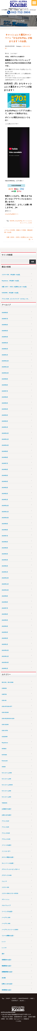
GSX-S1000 (5, 724)
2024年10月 (5, 445)
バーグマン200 (6, 917)
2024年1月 (5, 499)
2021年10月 (5, 662)
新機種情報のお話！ (7, 971)
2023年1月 (5, 572)
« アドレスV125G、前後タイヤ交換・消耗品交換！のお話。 (18, 231)
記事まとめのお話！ (7, 984)
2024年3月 (5, 487)
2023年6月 (5, 541)
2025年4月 (5, 409)
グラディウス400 (6, 875)
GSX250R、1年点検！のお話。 (10, 292)
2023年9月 (5, 523)
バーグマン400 (6, 923)
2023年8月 (5, 529)
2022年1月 (5, 644)
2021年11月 (5, 656)
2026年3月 (5, 342)
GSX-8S (4, 700)
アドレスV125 (6, 833)
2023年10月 (5, 517)
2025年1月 (5, 427)
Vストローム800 (6, 797)
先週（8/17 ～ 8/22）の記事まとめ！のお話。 (15, 286)
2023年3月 (5, 560)
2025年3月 (5, 415)
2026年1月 (5, 355)
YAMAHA (4, 803)
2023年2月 (5, 566)
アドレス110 (5, 821)
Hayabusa (5, 742)
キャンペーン (23, 223)
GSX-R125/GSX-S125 (8, 718)
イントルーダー (6, 851)
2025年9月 (5, 379)
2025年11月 (5, 367)
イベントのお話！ (7, 845)
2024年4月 (5, 481)
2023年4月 (5, 554)
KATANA (4, 754)
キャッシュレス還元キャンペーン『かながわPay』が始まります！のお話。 (18, 38)
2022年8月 (5, 602)
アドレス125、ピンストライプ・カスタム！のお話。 (17, 298)
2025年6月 (5, 397)
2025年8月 (5, 385)
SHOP (8, 998)
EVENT (14, 998)
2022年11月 (5, 584)
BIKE (31, 998)
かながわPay (18, 220)
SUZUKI (12, 220)
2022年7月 (5, 608)
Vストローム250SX (7, 785)
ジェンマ (4, 881)
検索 (32, 261)
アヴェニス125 (6, 839)
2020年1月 (5, 668)
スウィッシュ (5, 899)
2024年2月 (5, 493)
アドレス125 (5, 827)
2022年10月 (5, 590)
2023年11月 (5, 511)
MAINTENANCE (23, 998)
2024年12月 (5, 433)
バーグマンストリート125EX (10, 929)
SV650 (4, 766)
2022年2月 (5, 638)
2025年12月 (5, 361)
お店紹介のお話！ (7, 809)
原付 (3, 953)
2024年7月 (5, 463)
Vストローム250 (6, 779)
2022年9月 (5, 596)
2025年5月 (5, 403)
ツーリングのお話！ (7, 911)
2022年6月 (5, 614)
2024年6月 (5, 469)
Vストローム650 (6, 791)
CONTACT (14, 1000)
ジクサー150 (5, 887)
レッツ (4, 941)
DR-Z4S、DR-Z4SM (7, 682)
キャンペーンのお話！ (8, 863)
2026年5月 (5, 330)
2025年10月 (5, 373)
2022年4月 (5, 626)
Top (3, 998)
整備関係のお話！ (7, 965)
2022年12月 (5, 578)
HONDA (4, 748)
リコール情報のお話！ (8, 935)
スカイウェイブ (6, 905)
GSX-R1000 (5, 712)
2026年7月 (5, 318)
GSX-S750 (5, 730)
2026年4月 (5, 336)
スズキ (30, 223)
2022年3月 (5, 632)
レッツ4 (4, 947)
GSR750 (4, 694)
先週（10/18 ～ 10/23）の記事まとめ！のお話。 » (20, 238)
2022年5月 (5, 620)
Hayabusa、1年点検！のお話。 (11, 280)
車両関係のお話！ (7, 990)
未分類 (4, 978)
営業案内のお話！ (7, 959)
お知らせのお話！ (7, 815)
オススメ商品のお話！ (8, 857)
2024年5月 (5, 475)
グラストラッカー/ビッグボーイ (11, 869)
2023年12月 (5, 505)
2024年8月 (5, 457)
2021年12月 (5, 650)
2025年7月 (5, 391)
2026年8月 (5, 312)
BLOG (22, 1000)
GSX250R (4, 736)
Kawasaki (5, 760)
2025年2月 (5, 421)
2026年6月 (5, 324)
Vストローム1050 (7, 773)
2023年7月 (5, 535)
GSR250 (4, 688)
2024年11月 (5, 439)
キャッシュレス (27, 220)
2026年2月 (5, 348)
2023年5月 (5, 548)
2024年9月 (5, 451)
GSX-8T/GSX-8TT (7, 706)
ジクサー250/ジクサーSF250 (10, 893)
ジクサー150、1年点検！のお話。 (11, 274)
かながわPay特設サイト (11, 214)
